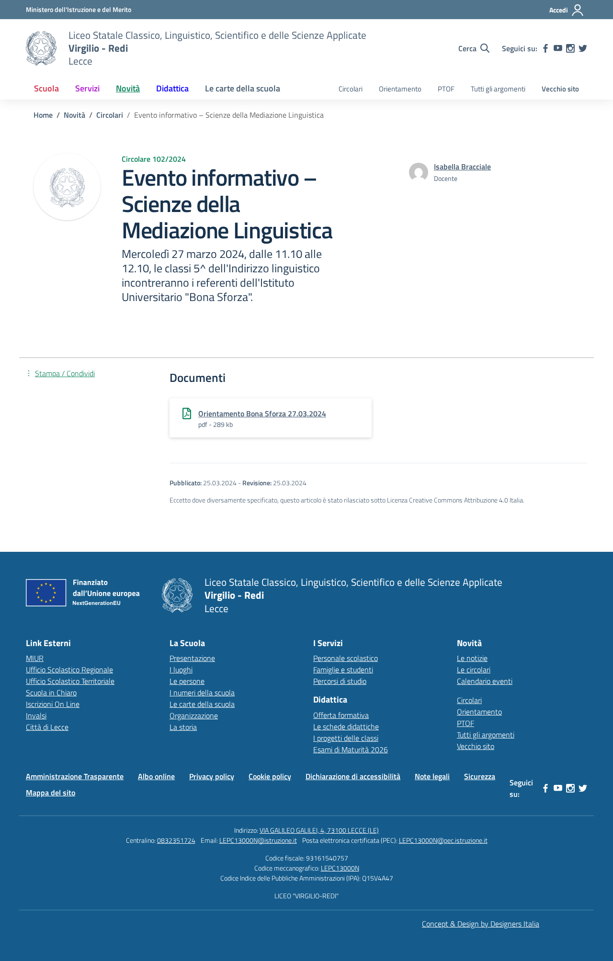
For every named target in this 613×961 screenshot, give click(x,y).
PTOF (446, 88)
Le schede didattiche (346, 726)
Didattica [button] (172, 88)
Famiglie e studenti (343, 669)
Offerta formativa (341, 715)
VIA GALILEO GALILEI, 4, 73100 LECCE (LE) (319, 830)
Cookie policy (270, 776)
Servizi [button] (87, 88)
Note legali (432, 776)
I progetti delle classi (345, 738)
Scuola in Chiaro (51, 692)
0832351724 (176, 840)
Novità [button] (128, 88)
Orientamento (400, 88)
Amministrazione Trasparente (75, 776)
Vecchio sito (560, 88)
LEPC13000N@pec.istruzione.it (443, 840)
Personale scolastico (345, 658)
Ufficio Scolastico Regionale (69, 669)
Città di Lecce (47, 727)
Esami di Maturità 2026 (350, 749)
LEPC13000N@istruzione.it (258, 840)
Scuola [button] (46, 88)
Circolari (351, 88)
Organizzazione (194, 715)
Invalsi (36, 715)
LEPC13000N (340, 868)
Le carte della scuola (202, 704)
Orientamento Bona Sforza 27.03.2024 (262, 413)
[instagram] (570, 48)
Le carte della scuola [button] (242, 88)
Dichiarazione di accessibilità (353, 776)
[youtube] (558, 48)
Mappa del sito (50, 792)
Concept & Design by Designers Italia (480, 923)
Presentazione (192, 658)
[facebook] (545, 48)
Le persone (187, 681)
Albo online (156, 776)
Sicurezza (479, 776)
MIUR (35, 658)
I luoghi (181, 669)
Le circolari (473, 669)
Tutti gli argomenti (498, 88)
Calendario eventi (484, 681)
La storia (183, 727)
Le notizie (472, 658)
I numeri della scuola (202, 692)
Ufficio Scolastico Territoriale (70, 681)
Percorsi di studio (339, 681)
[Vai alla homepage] (41, 48)
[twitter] (583, 48)
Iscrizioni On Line (52, 704)
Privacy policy (211, 776)
